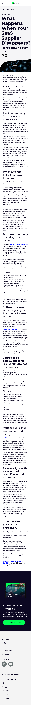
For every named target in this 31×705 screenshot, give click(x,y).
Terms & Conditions (9, 679)
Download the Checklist (14, 622)
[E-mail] (6, 55)
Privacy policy (7, 683)
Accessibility (6, 691)
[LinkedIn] (3, 55)
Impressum (6, 698)
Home (3, 9)
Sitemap (5, 694)
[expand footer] (3, 639)
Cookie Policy (7, 687)
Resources (10, 9)
